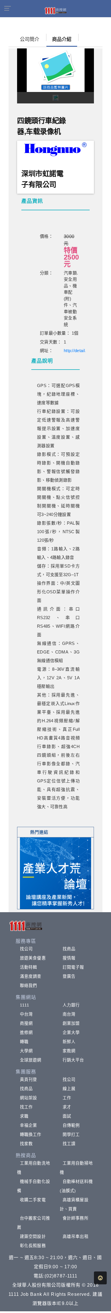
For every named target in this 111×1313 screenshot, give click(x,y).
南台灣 (69, 1014)
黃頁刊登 (28, 1079)
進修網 (26, 1032)
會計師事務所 (76, 1218)
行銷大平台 (73, 1060)
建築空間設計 (33, 1236)
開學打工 (71, 1134)
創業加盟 (71, 1023)
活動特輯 (28, 967)
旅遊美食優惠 (33, 958)
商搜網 (26, 1023)
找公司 (26, 949)
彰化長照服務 (33, 1245)
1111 (24, 1005)
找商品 (69, 949)
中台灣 (26, 1014)
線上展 (69, 1088)
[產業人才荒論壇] (55, 872)
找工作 (26, 1107)
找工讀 (69, 1143)
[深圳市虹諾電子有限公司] (55, 148)
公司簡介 (29, 39)
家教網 (69, 1051)
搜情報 (69, 958)
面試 (67, 1116)
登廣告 (69, 976)
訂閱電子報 (73, 967)
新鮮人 (69, 1041)
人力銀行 (71, 1005)
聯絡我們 (28, 985)
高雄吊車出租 (76, 1236)
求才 (67, 1107)
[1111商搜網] (55, 10)
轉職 (24, 1041)
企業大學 (71, 1032)
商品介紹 (61, 39)
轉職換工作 (31, 1134)
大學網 (26, 1051)
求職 (24, 1116)
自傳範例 (71, 1125)
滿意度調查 (31, 976)
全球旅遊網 (31, 1060)
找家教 (26, 1143)
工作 (67, 1098)
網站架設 (28, 1098)
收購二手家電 (33, 1200)
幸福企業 (28, 1125)
